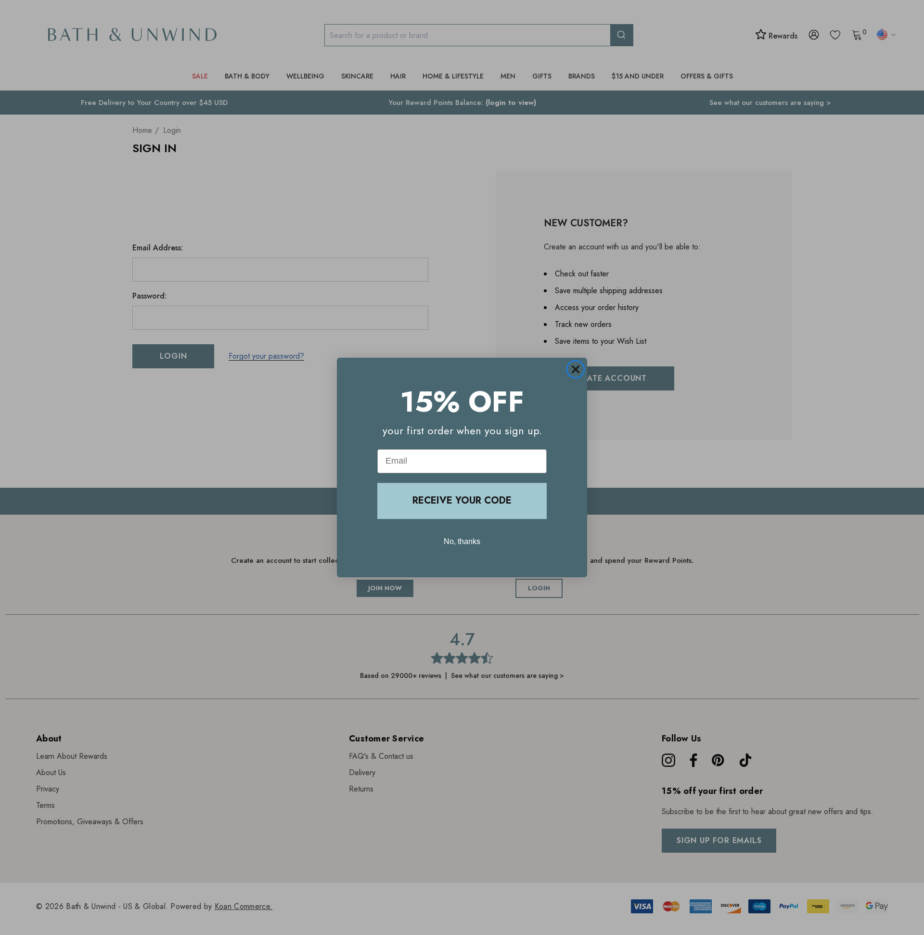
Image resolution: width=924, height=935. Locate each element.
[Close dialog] (575, 369)
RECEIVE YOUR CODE (462, 500)
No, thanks (462, 541)
